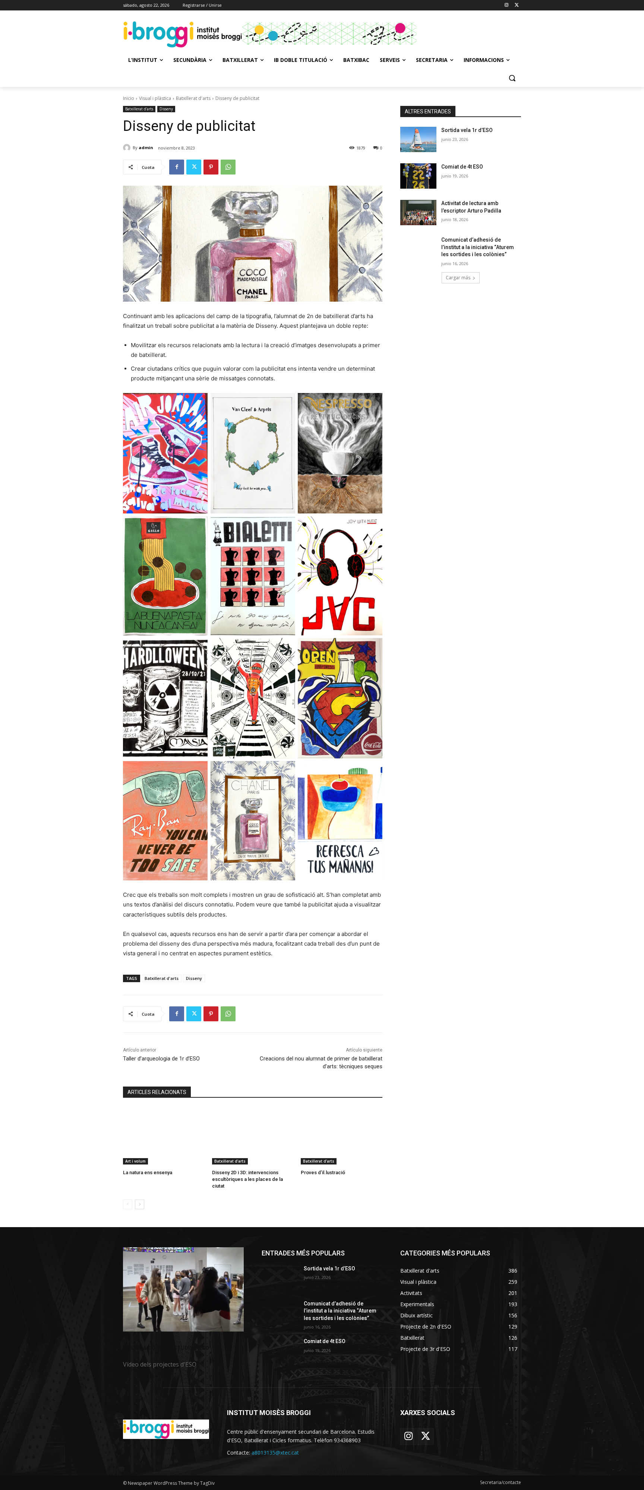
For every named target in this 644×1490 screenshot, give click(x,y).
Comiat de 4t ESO (462, 167)
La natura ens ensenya (147, 1172)
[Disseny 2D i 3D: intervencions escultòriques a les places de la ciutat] (253, 1135)
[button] (512, 78)
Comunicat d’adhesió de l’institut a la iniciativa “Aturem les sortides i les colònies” (477, 247)
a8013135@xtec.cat (275, 1452)
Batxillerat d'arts (193, 98)
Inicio (128, 98)
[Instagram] (506, 5)
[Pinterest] (210, 167)
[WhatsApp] (228, 167)
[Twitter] (516, 5)
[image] (183, 1289)
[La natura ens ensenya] (164, 1135)
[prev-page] (127, 1204)
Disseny (166, 108)
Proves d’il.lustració (323, 1172)
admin (146, 147)
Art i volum (135, 1161)
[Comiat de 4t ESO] (418, 176)
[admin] (128, 147)
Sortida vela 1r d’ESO (467, 130)
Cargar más (458, 277)
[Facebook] (176, 167)
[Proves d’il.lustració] (341, 1135)
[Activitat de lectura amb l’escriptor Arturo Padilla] (418, 212)
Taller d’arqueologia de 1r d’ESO (161, 1058)
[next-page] (139, 1204)
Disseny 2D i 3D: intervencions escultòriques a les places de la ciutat (247, 1179)
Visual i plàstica (155, 98)
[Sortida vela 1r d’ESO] (418, 139)
